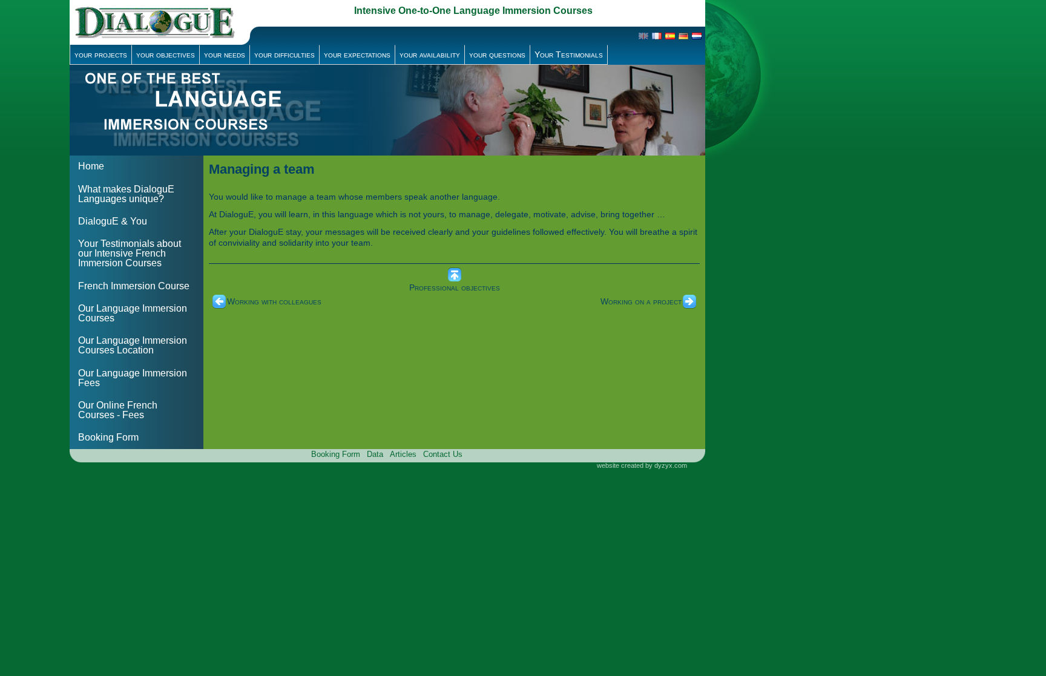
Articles (403, 454)
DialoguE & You (112, 221)
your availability (430, 54)
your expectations (357, 54)
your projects (100, 54)
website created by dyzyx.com (642, 465)
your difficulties (284, 54)
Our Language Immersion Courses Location (132, 345)
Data (375, 454)
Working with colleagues (274, 301)
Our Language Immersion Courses (132, 313)
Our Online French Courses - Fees (117, 410)
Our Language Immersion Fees (132, 378)
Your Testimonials (569, 54)
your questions (497, 54)
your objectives (165, 54)
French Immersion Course (133, 286)
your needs (224, 54)
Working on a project (641, 301)
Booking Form (108, 437)
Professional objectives (454, 287)
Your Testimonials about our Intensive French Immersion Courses (129, 253)
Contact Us (442, 454)
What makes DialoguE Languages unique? (126, 194)
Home (91, 166)
